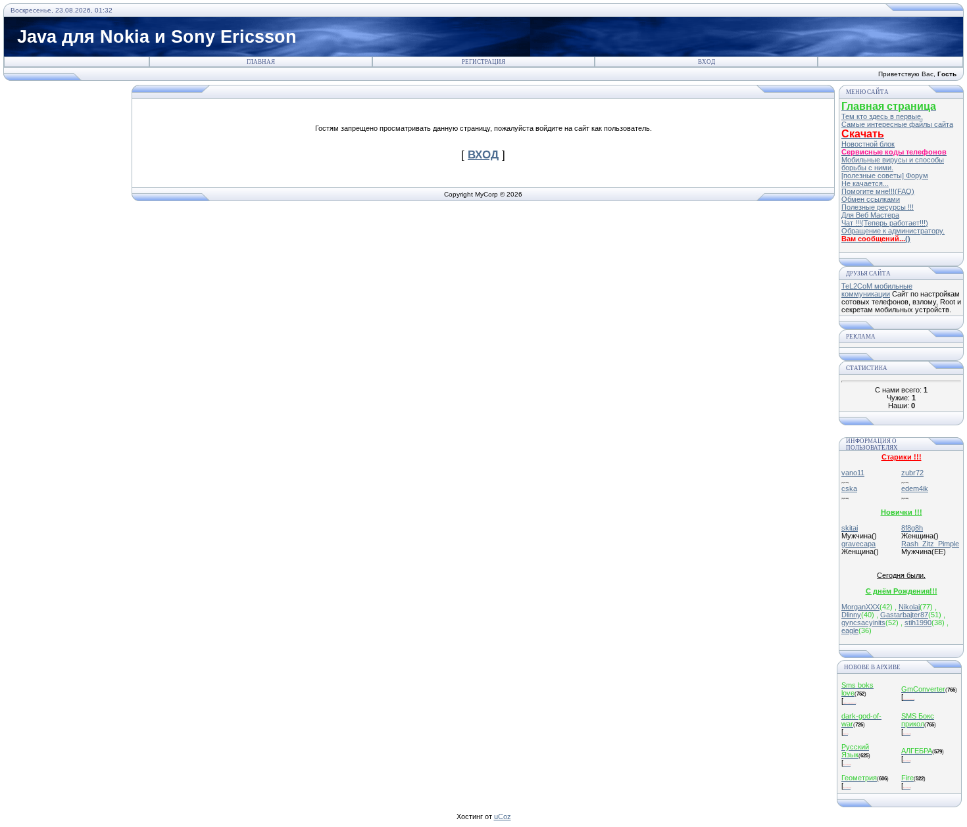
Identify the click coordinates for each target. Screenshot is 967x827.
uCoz (502, 816)
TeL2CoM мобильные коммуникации (876, 290)
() (907, 239)
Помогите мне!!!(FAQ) (877, 191)
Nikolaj (909, 607)
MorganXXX (860, 607)
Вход (706, 62)
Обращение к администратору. (893, 231)
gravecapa (858, 544)
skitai (849, 528)
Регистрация (483, 62)
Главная (261, 62)
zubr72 (912, 473)
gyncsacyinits (863, 622)
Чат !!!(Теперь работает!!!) (884, 223)
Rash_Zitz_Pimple (930, 544)
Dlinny (851, 615)
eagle (849, 630)
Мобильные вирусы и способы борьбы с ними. (892, 164)
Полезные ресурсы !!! (877, 207)
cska (849, 488)
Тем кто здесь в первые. (882, 116)
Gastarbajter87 (904, 615)
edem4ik (914, 488)
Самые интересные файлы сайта (897, 124)
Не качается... (865, 183)
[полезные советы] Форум (884, 175)
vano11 (852, 473)
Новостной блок (868, 144)
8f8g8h (912, 528)
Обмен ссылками (870, 199)
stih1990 (918, 622)
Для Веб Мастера (870, 215)
